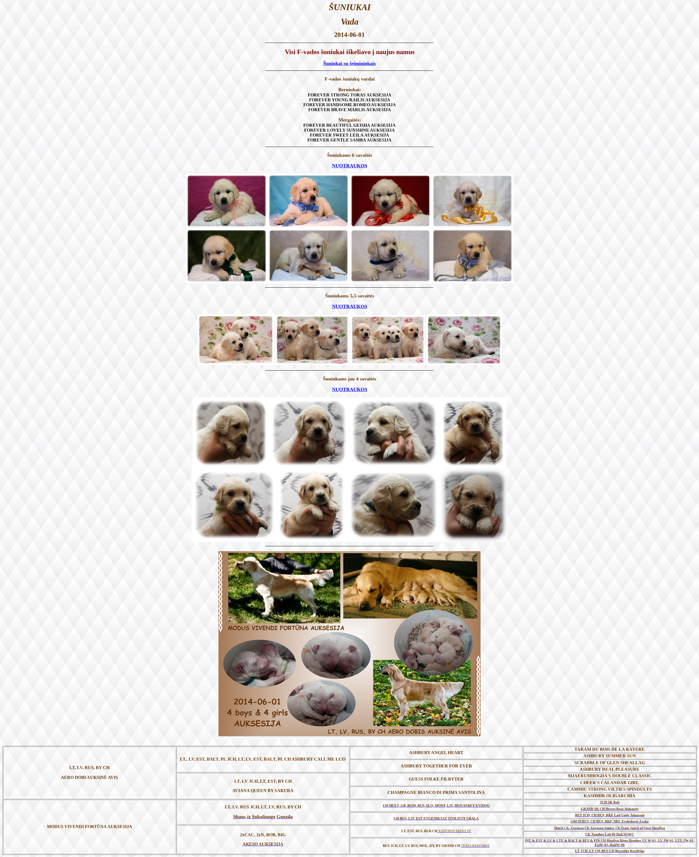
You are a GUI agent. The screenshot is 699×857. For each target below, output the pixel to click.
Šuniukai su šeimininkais (349, 63)
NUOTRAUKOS (349, 166)
